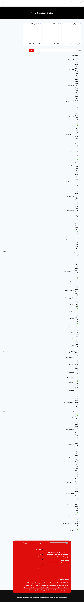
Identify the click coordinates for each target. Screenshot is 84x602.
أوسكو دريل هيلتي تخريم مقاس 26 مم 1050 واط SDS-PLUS (24, 573)
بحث (31, 50)
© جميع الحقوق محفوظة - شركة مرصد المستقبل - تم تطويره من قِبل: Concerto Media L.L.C (42, 597)
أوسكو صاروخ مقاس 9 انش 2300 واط (24, 568)
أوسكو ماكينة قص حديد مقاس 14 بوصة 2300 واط (24, 563)
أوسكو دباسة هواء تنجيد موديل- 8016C (24, 559)
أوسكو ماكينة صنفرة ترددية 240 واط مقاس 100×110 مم (24, 554)
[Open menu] (3, 3)
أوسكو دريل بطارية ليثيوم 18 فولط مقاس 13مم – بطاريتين (24, 549)
